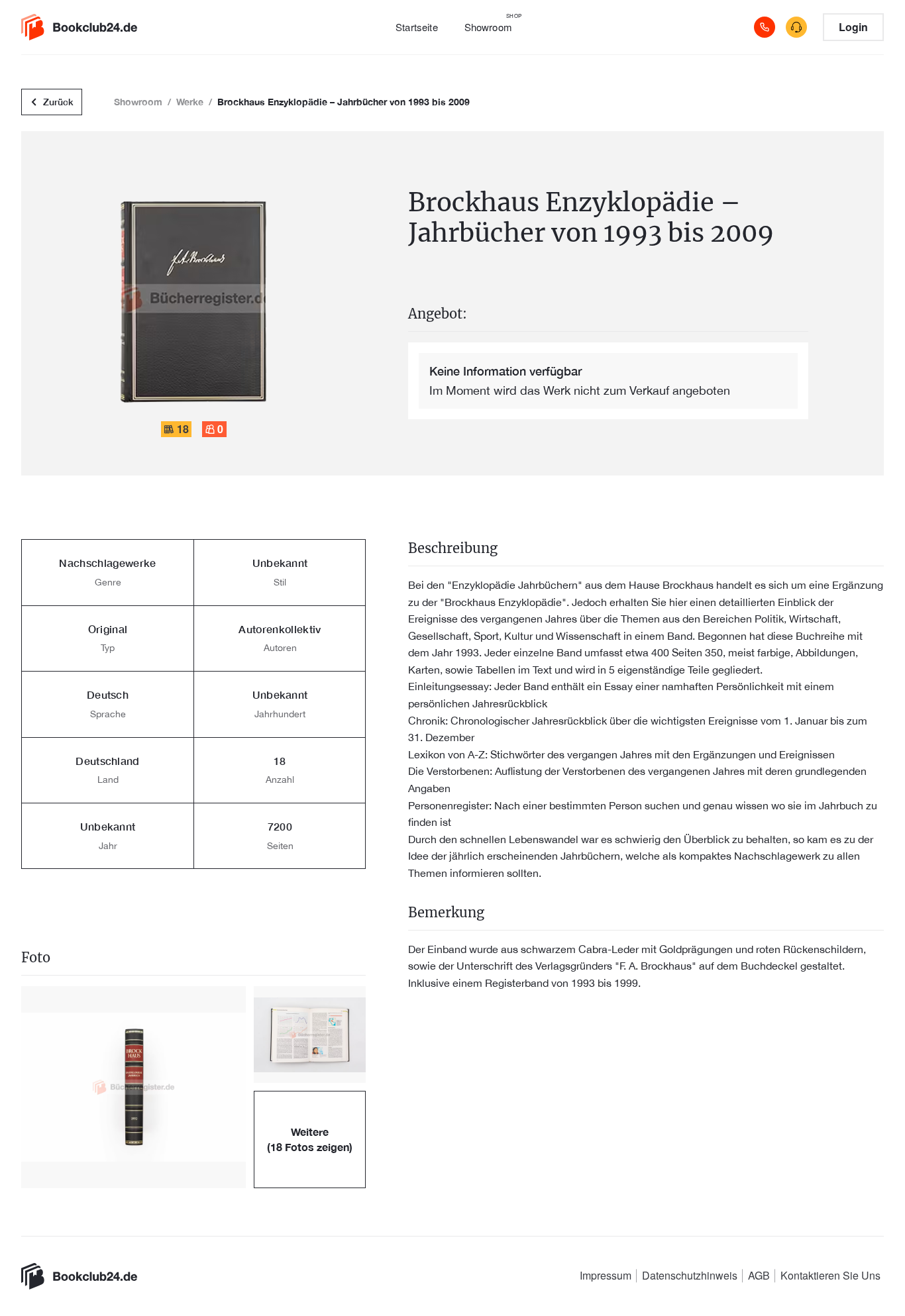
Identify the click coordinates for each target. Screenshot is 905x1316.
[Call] (764, 27)
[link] (87, 27)
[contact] (796, 27)
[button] (133, 1087)
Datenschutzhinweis (689, 1275)
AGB (759, 1275)
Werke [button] (189, 101)
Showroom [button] (138, 101)
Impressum (605, 1275)
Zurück (58, 101)
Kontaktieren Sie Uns (830, 1275)
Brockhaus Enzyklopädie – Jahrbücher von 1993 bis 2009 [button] (343, 101)
